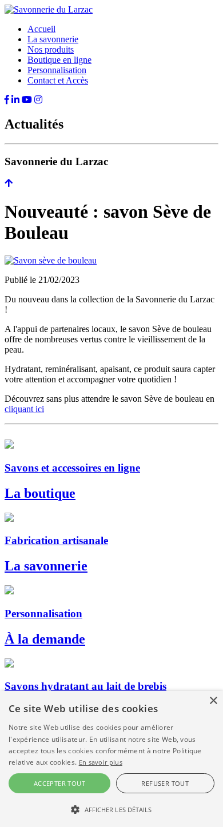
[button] (111, 809)
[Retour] (9, 183)
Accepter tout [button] (59, 783)
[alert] (111, 759)
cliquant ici (24, 409)
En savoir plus (100, 762)
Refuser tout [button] (165, 783)
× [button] (213, 701)
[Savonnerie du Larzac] (49, 9)
